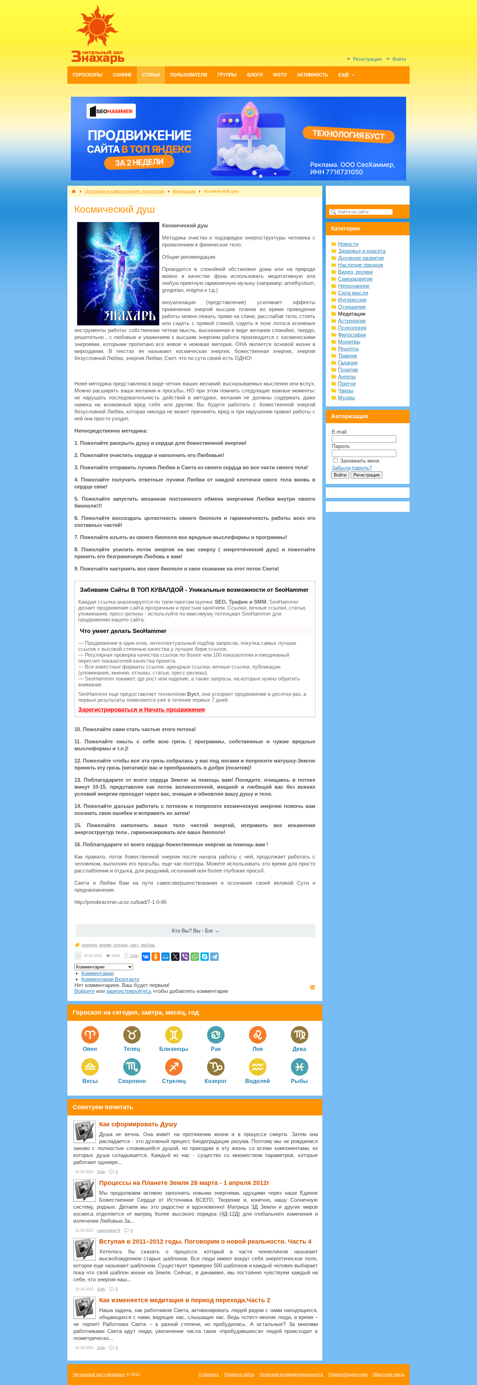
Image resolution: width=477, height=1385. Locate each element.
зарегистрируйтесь (129, 991)
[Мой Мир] (165, 956)
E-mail (339, 432)
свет (134, 945)
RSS (312, 987)
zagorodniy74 (108, 1230)
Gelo (134, 955)
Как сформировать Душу (138, 1124)
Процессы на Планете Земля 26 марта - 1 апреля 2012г (184, 1182)
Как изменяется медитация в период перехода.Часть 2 (184, 1300)
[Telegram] (214, 956)
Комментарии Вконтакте (110, 979)
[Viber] (185, 956)
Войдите (84, 991)
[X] (175, 956)
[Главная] (73, 191)
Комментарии (97, 973)
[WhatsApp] (195, 956)
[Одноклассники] (156, 956)
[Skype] (204, 956)
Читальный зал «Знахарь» (99, 1374)
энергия (89, 945)
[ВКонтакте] (146, 956)
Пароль (341, 446)
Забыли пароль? (352, 468)
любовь (147, 945)
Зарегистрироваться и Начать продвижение (141, 709)
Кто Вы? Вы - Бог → (196, 931)
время (105, 945)
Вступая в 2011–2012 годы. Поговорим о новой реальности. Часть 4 (205, 1241)
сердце (120, 945)
